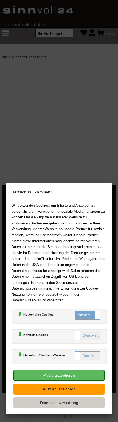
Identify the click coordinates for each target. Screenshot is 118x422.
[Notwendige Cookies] (87, 315)
